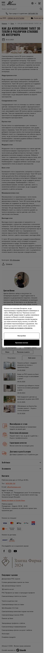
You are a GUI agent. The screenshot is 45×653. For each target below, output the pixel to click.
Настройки (21, 336)
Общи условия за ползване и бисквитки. (18, 328)
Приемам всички (21, 343)
